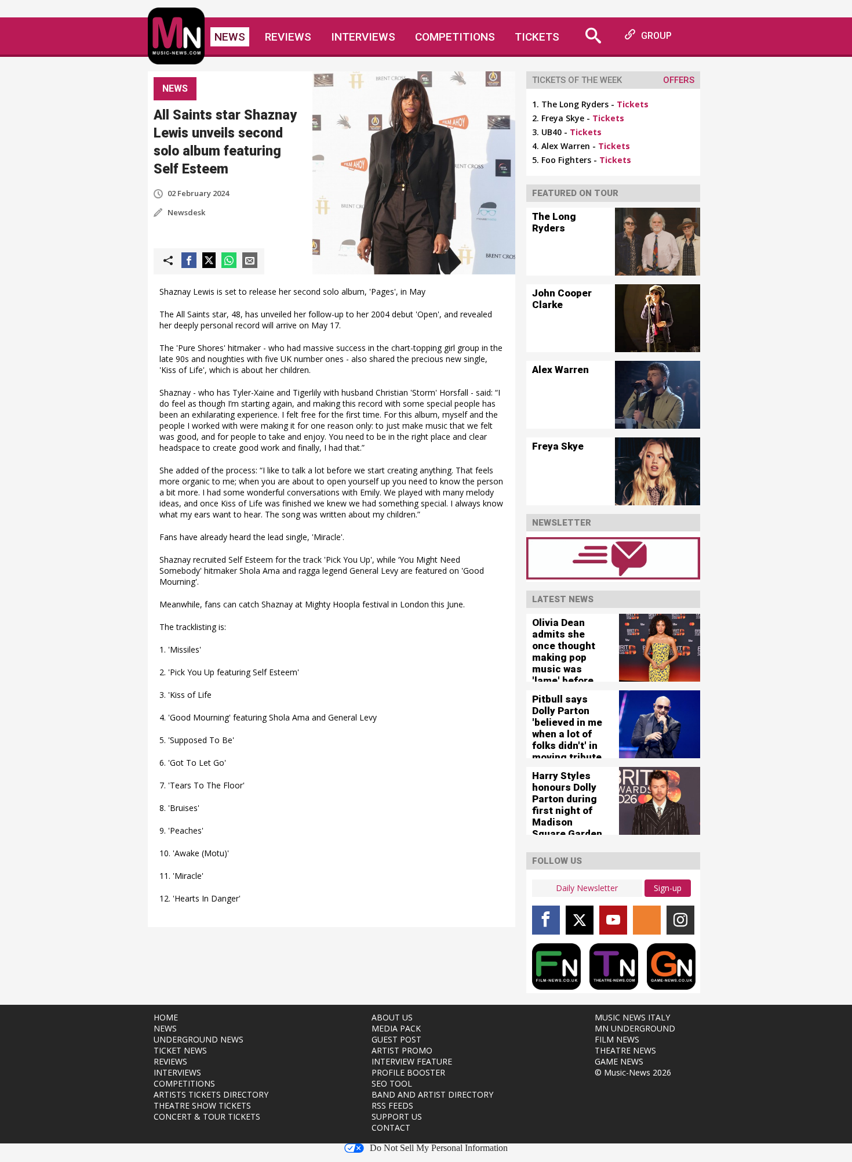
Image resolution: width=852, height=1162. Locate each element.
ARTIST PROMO (402, 1050)
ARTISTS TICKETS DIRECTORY (211, 1094)
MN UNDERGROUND (635, 1028)
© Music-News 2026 (633, 1072)
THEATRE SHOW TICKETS (202, 1105)
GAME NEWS (619, 1061)
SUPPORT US (397, 1116)
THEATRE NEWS (625, 1050)
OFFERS (678, 80)
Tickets (537, 37)
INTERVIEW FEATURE (412, 1061)
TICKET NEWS (180, 1050)
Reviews (288, 37)
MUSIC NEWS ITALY (632, 1017)
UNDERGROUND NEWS (198, 1039)
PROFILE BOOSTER (408, 1072)
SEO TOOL (392, 1083)
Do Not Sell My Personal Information (439, 1148)
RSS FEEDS (392, 1105)
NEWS (165, 1028)
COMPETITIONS (184, 1083)
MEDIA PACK (396, 1028)
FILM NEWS (617, 1039)
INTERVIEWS (177, 1072)
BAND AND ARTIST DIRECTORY (432, 1094)
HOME (166, 1017)
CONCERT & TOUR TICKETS (207, 1116)
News (229, 37)
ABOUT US (392, 1017)
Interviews (363, 37)
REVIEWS (170, 1061)
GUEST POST (396, 1039)
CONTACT (391, 1127)
